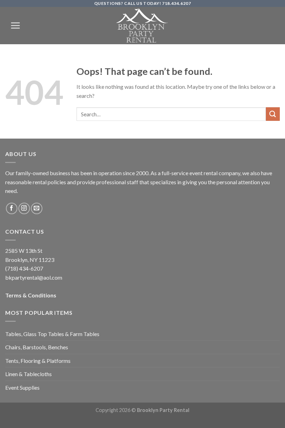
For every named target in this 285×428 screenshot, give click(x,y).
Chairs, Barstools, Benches (36, 347)
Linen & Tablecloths (28, 374)
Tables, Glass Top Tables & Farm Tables (52, 333)
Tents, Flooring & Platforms (38, 360)
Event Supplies (22, 387)
